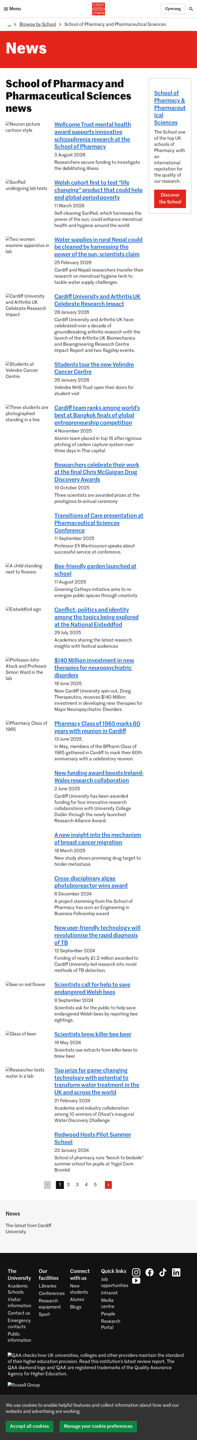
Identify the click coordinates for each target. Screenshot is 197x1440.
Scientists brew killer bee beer (92, 1034)
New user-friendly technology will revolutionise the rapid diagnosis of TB (97, 935)
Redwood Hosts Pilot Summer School (92, 1138)
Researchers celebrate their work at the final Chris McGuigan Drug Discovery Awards (96, 472)
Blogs (75, 1307)
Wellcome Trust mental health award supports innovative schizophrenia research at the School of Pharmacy (92, 136)
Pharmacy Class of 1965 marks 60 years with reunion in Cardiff (97, 727)
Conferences (52, 1293)
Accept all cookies (29, 1426)
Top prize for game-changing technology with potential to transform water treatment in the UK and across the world (96, 1082)
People (108, 1314)
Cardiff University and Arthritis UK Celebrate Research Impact (97, 300)
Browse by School (37, 24)
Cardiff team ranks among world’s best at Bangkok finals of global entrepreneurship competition (97, 415)
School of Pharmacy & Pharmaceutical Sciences (170, 108)
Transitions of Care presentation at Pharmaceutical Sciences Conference (98, 523)
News (26, 49)
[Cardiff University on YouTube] (136, 1280)
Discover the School (170, 198)
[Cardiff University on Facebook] (149, 1272)
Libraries (47, 1286)
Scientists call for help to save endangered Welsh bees (92, 988)
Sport (44, 1314)
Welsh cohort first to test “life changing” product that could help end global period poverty (98, 190)
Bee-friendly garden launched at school (95, 570)
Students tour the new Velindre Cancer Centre (94, 368)
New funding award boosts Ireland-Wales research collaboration (99, 777)
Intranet (109, 1293)
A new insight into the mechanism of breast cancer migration (97, 839)
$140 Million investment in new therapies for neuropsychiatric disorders (94, 668)
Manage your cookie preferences (98, 1426)
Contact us (19, 1313)
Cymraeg (173, 9)
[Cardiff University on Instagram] (136, 1272)
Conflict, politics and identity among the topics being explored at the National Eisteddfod (96, 617)
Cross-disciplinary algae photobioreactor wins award (90, 882)
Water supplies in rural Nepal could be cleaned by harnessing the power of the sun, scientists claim (98, 247)
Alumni (77, 1299)
